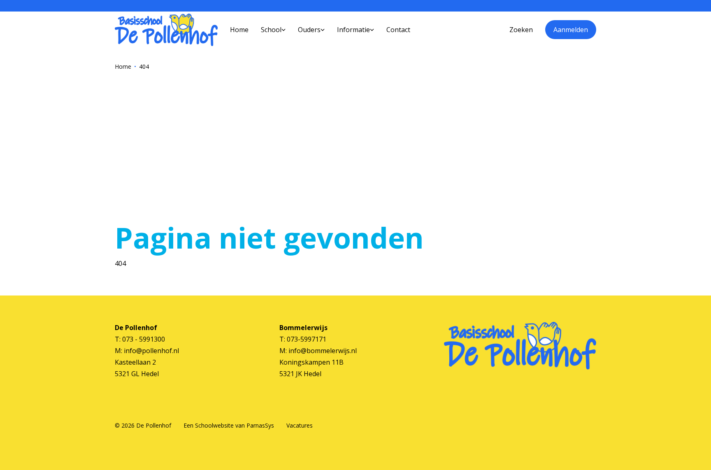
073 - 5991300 (143, 339)
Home (123, 66)
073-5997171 (306, 339)
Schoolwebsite (214, 425)
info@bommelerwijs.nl (322, 350)
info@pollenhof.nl (151, 350)
